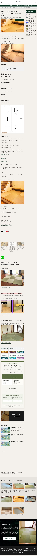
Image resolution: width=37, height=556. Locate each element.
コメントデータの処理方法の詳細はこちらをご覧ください (12, 473)
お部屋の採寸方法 (4, 355)
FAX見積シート (3, 158)
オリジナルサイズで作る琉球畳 (10, 548)
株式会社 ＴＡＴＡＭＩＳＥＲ (9, 538)
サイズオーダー (7, 18)
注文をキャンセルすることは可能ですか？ (17, 435)
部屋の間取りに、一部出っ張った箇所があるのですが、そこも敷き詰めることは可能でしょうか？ (17, 429)
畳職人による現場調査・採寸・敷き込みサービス (27, 550)
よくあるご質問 (10, 549)
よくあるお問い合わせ (20, 355)
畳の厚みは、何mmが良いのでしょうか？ (32, 28)
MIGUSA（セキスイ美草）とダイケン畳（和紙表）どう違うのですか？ (32, 23)
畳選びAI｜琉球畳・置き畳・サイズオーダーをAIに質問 (10, 550)
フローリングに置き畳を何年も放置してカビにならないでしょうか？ (32, 20)
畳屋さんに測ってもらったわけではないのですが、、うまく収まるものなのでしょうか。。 (19, 7)
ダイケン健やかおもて (16, 17)
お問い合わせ (18, 548)
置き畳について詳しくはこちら (6, 287)
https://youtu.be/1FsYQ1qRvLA (6, 221)
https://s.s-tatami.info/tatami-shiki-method (8, 179)
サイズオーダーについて (10, 17)
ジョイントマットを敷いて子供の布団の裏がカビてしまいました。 (32, 26)
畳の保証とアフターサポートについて (23, 549)
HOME (2, 7)
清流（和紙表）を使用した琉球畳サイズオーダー (10, 208)
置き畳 (14, 18)
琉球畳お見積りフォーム (5, 154)
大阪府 (20, 17)
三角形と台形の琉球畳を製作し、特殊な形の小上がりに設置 (18, 491)
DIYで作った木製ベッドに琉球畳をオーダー (18, 515)
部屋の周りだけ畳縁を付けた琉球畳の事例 (6, 515)
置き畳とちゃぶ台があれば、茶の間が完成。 (30, 503)
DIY (1, 18)
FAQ (5, 7)
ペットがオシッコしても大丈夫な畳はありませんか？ (17, 442)
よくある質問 (4, 17)
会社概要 (34, 548)
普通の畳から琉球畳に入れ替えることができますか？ (4, 247)
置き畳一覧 (3, 548)
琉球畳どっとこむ (21, 552)
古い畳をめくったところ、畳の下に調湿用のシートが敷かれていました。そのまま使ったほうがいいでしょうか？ (6, 492)
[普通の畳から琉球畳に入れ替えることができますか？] (4, 244)
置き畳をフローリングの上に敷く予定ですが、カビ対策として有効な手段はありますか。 (32, 17)
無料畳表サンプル (4, 161)
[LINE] (2, 257)
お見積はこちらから (12, 348)
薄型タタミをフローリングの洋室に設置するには (30, 491)
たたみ (3, 18)
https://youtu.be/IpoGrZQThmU (6, 225)
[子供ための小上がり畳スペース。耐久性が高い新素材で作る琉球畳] (20, 244)
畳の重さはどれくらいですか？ (32, 14)
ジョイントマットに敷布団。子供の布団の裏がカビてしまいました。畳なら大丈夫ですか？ (32, 31)
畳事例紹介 (15, 549)
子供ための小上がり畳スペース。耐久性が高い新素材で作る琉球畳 (20, 247)
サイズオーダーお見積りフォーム (27, 548)
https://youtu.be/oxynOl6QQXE (6, 217)
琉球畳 (12, 18)
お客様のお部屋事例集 (12, 355)
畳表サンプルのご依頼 (4, 348)
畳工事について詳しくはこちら (6, 342)
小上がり (10, 18)
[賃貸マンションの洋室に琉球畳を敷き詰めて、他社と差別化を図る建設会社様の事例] (12, 244)
